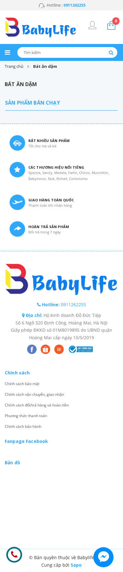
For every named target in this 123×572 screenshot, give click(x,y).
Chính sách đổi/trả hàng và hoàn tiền (37, 405)
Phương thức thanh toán (26, 415)
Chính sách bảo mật (22, 383)
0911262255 (73, 305)
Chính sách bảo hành (23, 426)
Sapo (76, 565)
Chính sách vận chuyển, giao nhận (34, 394)
